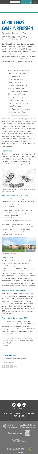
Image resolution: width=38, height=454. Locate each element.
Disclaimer (19, 453)
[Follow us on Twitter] (14, 405)
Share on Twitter (7, 366)
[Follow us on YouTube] (24, 405)
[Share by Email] (15, 367)
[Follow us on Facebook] (19, 405)
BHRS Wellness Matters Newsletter (14, 359)
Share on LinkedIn (11, 366)
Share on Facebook (3, 366)
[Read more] (10, 426)
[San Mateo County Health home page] (14, 8)
